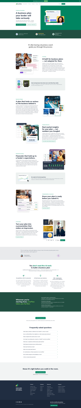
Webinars (48, 389)
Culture (41, 390)
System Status (32, 393)
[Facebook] (17, 402)
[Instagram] (16, 402)
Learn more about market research (49, 141)
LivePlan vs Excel (60, 387)
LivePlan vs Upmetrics (61, 390)
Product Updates (32, 390)
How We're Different (33, 387)
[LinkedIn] (19, 402)
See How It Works (31, 24)
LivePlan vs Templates (61, 386)
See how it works (46, 208)
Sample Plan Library (50, 393)
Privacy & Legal (31, 404)
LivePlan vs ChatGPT (61, 389)
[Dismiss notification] (79, 1)
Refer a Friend (49, 391)
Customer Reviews (33, 389)
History (41, 389)
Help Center (49, 386)
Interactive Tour (32, 386)
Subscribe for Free (54, 405)
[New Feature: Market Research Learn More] (40, 1)
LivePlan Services (50, 387)
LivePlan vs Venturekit (61, 391)
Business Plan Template (51, 394)
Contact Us (42, 386)
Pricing (37, 3)
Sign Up (63, 3)
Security (31, 394)
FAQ (31, 391)
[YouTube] (21, 402)
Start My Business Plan (21, 24)
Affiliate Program (49, 390)
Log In (59, 3)
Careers (41, 387)
